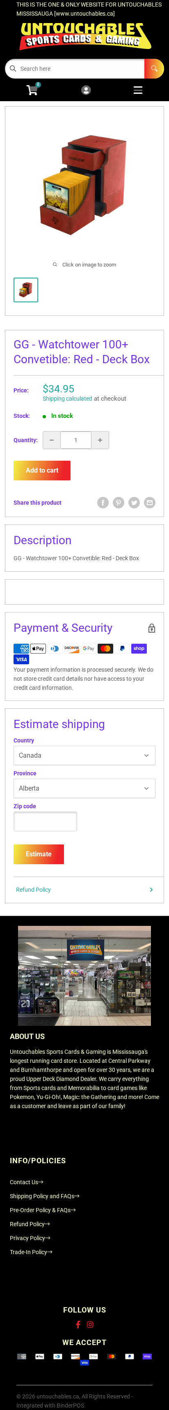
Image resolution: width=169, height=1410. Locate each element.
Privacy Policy (27, 1238)
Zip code (25, 806)
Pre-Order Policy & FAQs (40, 1210)
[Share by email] (149, 502)
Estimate (39, 854)
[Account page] (86, 90)
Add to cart (42, 470)
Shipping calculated (67, 398)
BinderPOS (70, 1405)
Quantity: (26, 440)
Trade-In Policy (28, 1252)
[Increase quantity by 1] (100, 440)
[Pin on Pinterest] (118, 502)
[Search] (154, 69)
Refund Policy (33, 889)
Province (25, 773)
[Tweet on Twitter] (134, 502)
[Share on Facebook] (103, 502)
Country (24, 740)
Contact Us (24, 1182)
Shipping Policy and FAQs (42, 1196)
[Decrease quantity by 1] (51, 440)
